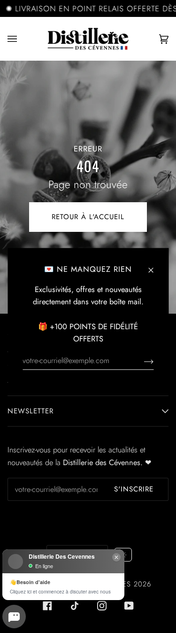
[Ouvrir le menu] (22, 39)
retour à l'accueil (88, 217)
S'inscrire (133, 489)
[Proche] (154, 265)
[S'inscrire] (141, 360)
